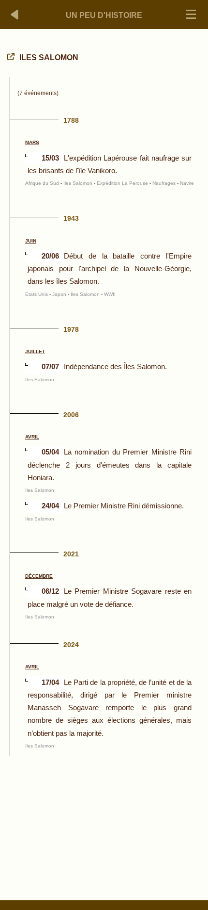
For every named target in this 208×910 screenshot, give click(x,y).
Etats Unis (36, 294)
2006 (71, 415)
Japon (59, 294)
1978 (71, 329)
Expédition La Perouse (122, 183)
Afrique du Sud (42, 183)
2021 (71, 554)
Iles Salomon (77, 183)
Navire (187, 183)
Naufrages (164, 183)
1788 (71, 120)
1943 (71, 218)
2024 (71, 645)
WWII (110, 294)
